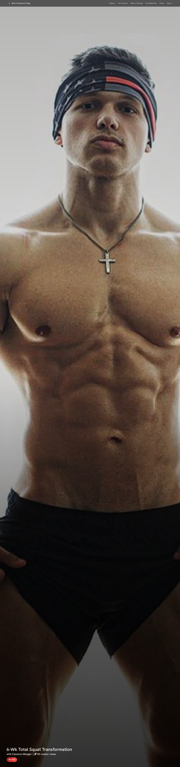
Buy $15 (12, 759)
